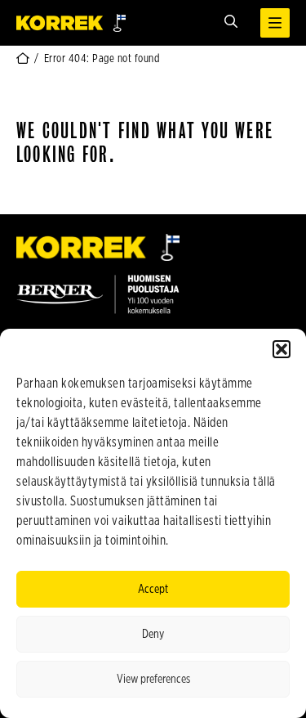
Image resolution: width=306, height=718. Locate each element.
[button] (281, 349)
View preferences (153, 679)
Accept (153, 589)
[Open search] (231, 22)
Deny (153, 634)
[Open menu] (275, 23)
